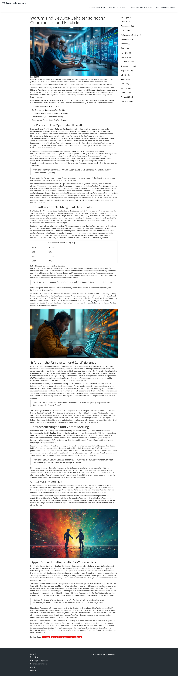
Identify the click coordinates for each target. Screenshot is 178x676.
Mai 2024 (126, 84)
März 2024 (126, 92)
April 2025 (126, 53)
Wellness (125, 44)
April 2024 (126, 88)
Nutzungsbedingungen (39, 660)
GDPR (32, 667)
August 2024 (127, 70)
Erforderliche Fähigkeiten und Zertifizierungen (50, 113)
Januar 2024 (127, 101)
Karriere (125, 22)
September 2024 (128, 66)
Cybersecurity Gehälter (117, 7)
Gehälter (54, 637)
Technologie (127, 26)
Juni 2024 (125, 79)
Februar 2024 (127, 97)
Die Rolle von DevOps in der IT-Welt (45, 106)
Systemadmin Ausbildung (165, 7)
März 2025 (126, 57)
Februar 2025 (127, 62)
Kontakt (33, 670)
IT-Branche (64, 637)
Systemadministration (131, 35)
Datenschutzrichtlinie (38, 664)
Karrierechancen (75, 637)
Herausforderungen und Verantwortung (47, 117)
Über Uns (34, 657)
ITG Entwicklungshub (14, 2)
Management (127, 39)
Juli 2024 (125, 75)
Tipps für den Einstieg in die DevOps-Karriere (49, 120)
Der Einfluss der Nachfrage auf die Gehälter (49, 110)
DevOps (46, 637)
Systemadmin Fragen (96, 7)
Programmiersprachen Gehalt (140, 7)
